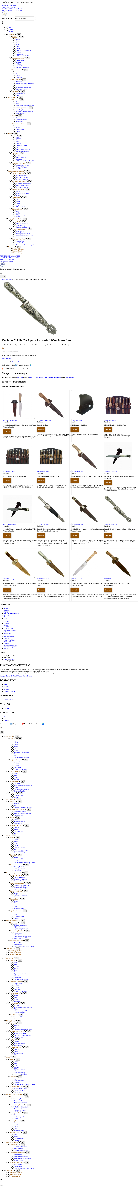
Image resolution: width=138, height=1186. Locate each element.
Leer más (7, 431)
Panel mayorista (6, 358)
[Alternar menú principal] (3, 276)
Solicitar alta (16, 362)
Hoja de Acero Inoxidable (53, 377)
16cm (30, 377)
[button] (69, 5)
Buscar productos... (7, 18)
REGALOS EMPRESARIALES (12, 10)
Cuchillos (9, 279)
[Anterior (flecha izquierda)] (1, 1185)
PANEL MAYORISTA (9, 7)
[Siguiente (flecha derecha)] (2, 1185)
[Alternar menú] (19, 34)
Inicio (3, 279)
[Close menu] (2, 732)
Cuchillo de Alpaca (38, 377)
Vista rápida (13, 420)
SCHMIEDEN (69, 377)
